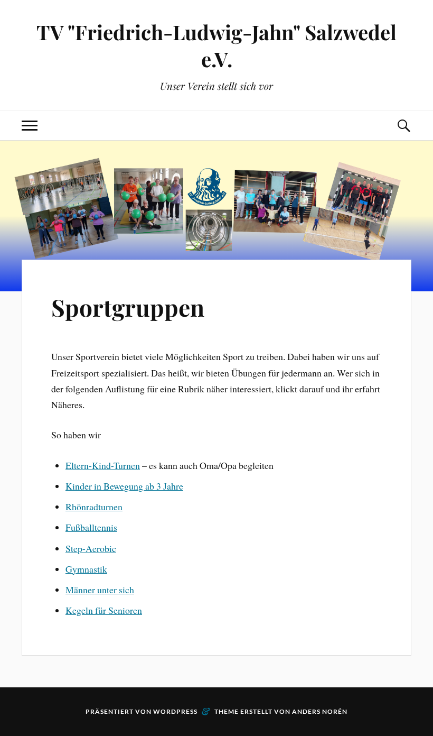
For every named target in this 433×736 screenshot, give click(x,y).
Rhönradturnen (94, 506)
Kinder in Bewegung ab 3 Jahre (124, 486)
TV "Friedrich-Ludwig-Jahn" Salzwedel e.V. (216, 45)
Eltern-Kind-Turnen (102, 465)
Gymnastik (86, 569)
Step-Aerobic (90, 548)
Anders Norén (319, 711)
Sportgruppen (127, 307)
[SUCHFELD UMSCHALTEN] (403, 125)
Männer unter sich (99, 589)
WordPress (175, 711)
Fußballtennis (91, 527)
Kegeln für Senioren (103, 610)
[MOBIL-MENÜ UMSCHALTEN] (29, 125)
